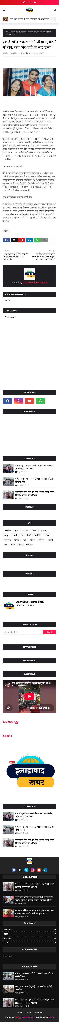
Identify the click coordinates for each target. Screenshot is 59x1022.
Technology (10, 722)
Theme (51, 1017)
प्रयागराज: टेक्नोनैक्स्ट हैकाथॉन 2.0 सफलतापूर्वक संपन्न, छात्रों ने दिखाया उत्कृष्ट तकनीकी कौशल (34, 899)
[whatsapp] (40, 401)
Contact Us (39, 1012)
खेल (22, 535)
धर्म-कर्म (46, 535)
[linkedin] (45, 870)
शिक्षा (5, 545)
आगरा (34, 531)
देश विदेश (38, 535)
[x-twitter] (20, 870)
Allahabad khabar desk (15, 53)
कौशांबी (15, 535)
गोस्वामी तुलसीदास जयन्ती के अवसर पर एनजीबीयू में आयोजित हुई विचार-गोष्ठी (34, 467)
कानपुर (6, 535)
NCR (16, 531)
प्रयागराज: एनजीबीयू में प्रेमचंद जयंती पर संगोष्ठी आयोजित (33, 988)
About (28, 1012)
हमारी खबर (29, 545)
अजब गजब (25, 531)
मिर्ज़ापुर (32, 540)
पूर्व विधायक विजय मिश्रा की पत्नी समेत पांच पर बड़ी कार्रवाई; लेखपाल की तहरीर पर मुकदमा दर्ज (34, 912)
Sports (7, 736)
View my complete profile (25, 605)
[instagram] (29, 2)
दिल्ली (13, 32)
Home (7, 32)
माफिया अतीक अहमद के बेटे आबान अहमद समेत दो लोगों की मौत (34, 480)
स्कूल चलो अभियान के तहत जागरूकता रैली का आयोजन (29, 19)
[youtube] (34, 2)
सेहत (20, 545)
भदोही (24, 540)
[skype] (26, 870)
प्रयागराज (7, 540)
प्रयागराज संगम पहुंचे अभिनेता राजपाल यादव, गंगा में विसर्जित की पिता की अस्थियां (34, 494)
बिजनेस (16, 540)
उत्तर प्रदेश (43, 531)
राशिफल (41, 540)
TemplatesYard (27, 1017)
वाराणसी (50, 540)
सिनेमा (13, 545)
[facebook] (24, 2)
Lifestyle (7, 531)
